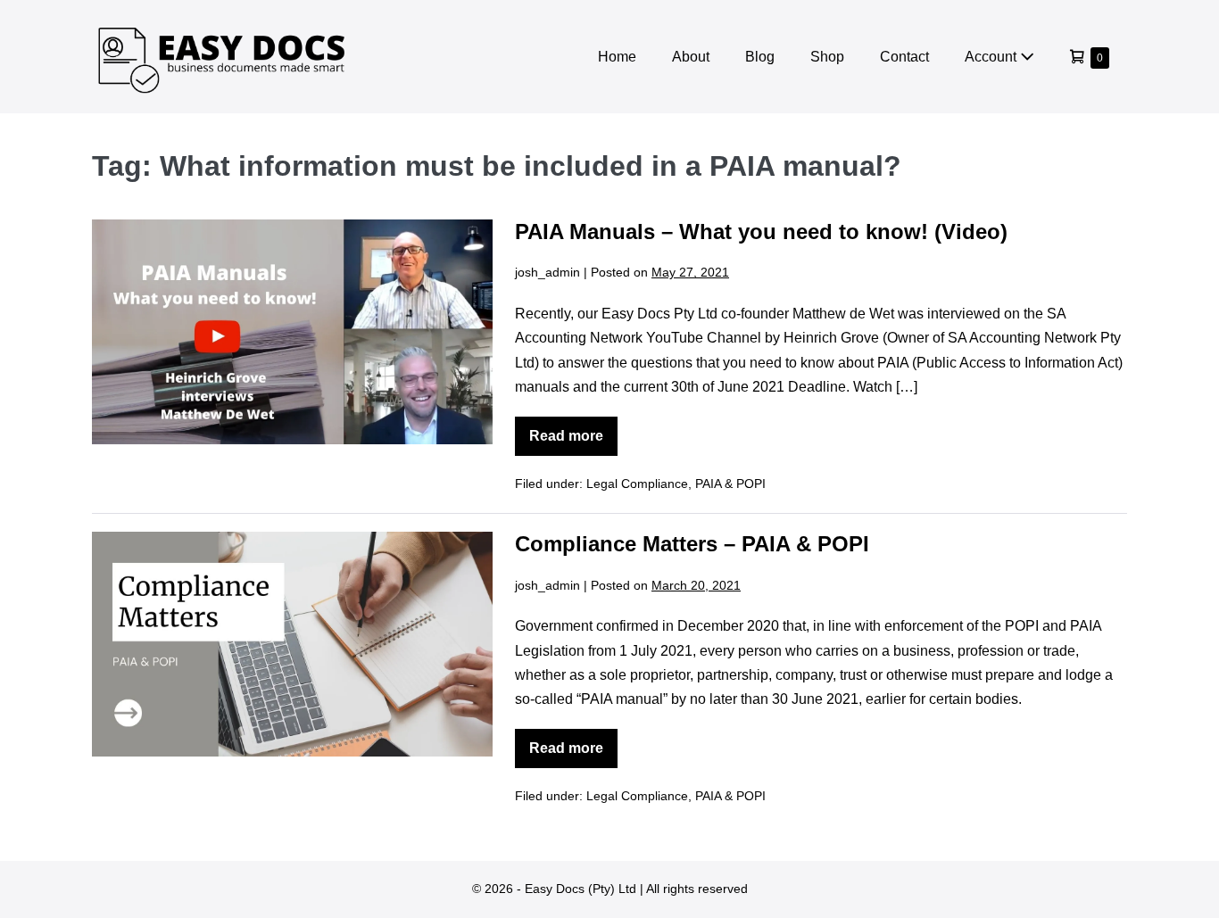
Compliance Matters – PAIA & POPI (692, 544)
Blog (760, 56)
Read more (573, 442)
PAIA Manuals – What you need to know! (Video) (761, 231)
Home (617, 56)
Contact (904, 56)
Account (992, 56)
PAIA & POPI (730, 483)
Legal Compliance (637, 483)
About (690, 56)
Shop (827, 56)
